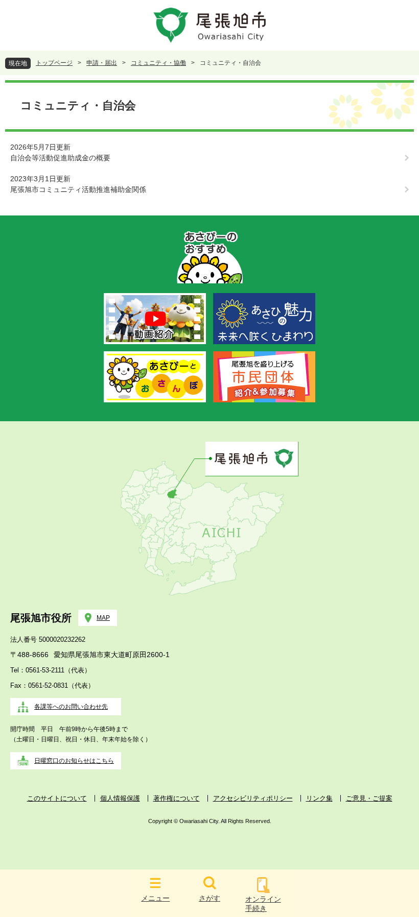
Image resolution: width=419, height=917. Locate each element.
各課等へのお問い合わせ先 (71, 706)
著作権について (176, 798)
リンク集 (319, 798)
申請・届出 (101, 62)
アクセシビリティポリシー (253, 798)
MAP (103, 617)
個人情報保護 (120, 798)
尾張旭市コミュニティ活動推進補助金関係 (78, 189)
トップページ (54, 62)
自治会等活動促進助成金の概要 (60, 158)
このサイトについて (57, 798)
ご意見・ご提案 (369, 798)
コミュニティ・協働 (158, 62)
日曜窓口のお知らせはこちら (74, 760)
